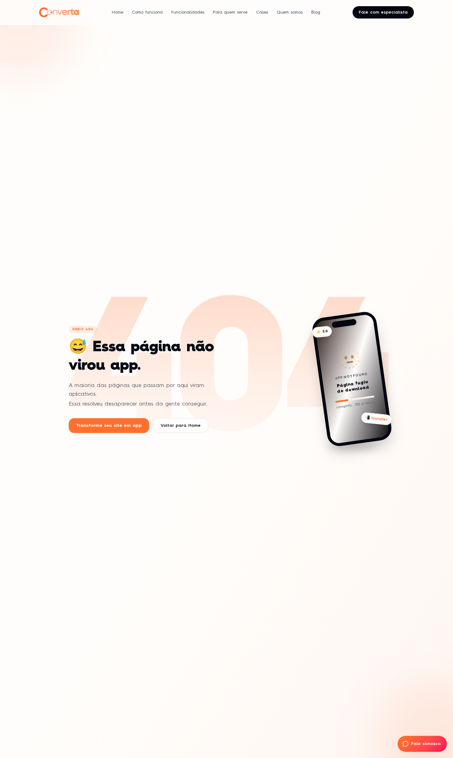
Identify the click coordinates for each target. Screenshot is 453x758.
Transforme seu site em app (109, 425)
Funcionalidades (187, 12)
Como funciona (147, 12)
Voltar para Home (181, 425)
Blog (315, 12)
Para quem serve (230, 12)
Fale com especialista (383, 12)
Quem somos (290, 12)
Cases (262, 12)
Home (117, 12)
